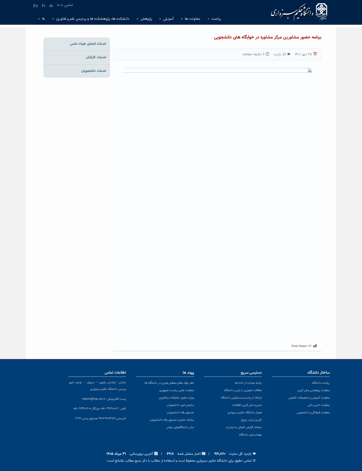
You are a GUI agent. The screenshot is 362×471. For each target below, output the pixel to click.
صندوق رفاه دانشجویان (180, 412)
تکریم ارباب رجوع (251, 420)
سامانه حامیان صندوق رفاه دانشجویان (172, 420)
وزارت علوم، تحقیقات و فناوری (176, 398)
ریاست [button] (216, 19)
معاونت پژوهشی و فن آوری (313, 390)
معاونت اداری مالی (319, 405)
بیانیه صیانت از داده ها (248, 383)
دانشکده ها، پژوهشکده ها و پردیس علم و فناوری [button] (92, 19)
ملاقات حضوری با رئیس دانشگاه (243, 390)
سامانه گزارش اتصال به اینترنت (244, 427)
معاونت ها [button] (192, 19)
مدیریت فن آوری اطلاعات (247, 405)
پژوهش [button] (146, 19)
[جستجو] (43, 19)
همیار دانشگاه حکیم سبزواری (245, 412)
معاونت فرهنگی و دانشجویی (313, 412)
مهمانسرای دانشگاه (250, 435)
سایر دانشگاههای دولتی (180, 427)
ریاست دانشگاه (321, 383)
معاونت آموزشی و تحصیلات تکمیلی (309, 398)
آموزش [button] (168, 19)
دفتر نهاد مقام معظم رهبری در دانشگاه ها (169, 383)
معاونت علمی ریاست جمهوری (176, 390)
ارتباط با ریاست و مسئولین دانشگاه (241, 398)
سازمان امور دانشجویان (180, 405)
